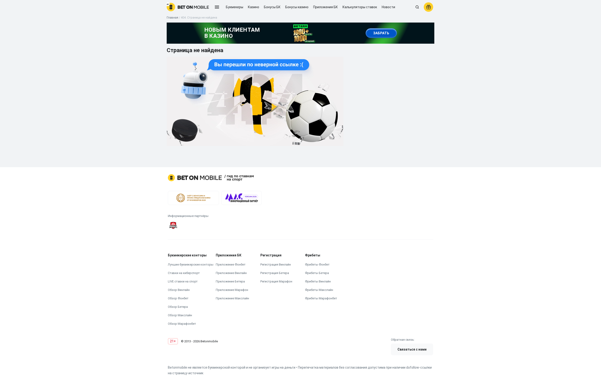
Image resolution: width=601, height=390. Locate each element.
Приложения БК (325, 7)
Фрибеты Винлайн (318, 281)
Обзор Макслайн (180, 315)
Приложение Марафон (232, 290)
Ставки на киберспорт (184, 273)
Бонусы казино (296, 7)
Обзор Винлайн (179, 290)
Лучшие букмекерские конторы (190, 264)
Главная (172, 17)
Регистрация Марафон (276, 281)
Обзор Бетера (178, 307)
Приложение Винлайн (231, 273)
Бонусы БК (272, 7)
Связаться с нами (412, 349)
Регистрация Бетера (274, 273)
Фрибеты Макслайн (319, 290)
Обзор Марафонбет (182, 323)
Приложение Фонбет (231, 264)
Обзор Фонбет (178, 298)
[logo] (188, 7)
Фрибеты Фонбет (317, 264)
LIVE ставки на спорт (183, 281)
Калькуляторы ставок (360, 7)
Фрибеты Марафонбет (321, 298)
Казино (253, 7)
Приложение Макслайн (232, 298)
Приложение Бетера (230, 281)
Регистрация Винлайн (275, 264)
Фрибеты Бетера (317, 273)
